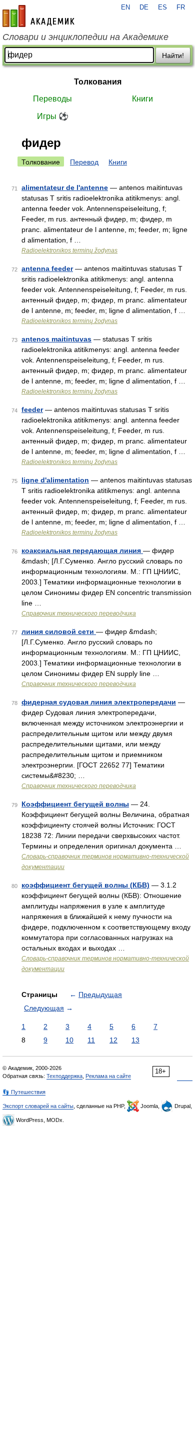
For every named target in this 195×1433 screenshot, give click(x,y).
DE (144, 7)
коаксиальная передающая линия (82, 550)
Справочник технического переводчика (79, 613)
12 (114, 1040)
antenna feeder (47, 268)
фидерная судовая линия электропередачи (99, 702)
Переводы (52, 98)
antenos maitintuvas (57, 339)
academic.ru (38, 16)
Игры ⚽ (52, 116)
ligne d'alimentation (55, 480)
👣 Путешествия (24, 1092)
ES (162, 7)
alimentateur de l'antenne (65, 188)
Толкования (98, 82)
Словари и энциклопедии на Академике (85, 37)
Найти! (173, 56)
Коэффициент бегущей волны (75, 804)
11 (91, 1040)
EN (125, 7)
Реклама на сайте (108, 1076)
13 (136, 1040)
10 (70, 1040)
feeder (32, 410)
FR (180, 7)
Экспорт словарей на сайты (38, 1106)
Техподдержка (64, 1076)
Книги (142, 98)
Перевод (84, 162)
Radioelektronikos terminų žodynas (70, 250)
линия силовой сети (59, 632)
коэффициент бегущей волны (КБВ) (86, 885)
